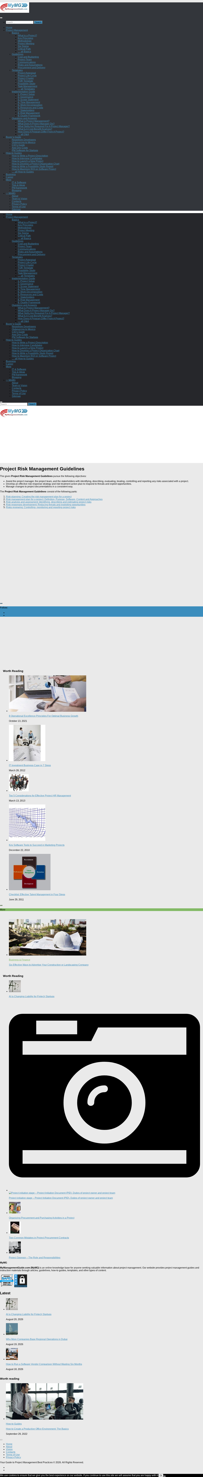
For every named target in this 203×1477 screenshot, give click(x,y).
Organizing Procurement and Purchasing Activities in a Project (41, 1218)
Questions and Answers (24, 118)
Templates (17, 70)
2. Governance (25, 97)
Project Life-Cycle (27, 75)
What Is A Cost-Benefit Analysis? (35, 129)
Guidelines (17, 54)
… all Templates (26, 89)
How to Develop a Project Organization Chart (35, 163)
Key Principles (25, 38)
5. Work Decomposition (30, 105)
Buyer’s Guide (13, 137)
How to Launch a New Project (27, 161)
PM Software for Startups (25, 150)
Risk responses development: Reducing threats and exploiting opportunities (45, 504)
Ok (161, 1475)
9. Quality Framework (29, 115)
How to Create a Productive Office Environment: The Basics (37, 1429)
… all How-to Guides (23, 172)
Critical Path (24, 49)
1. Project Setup (26, 94)
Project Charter (26, 78)
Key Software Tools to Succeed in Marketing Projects (36, 845)
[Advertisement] (89, 442)
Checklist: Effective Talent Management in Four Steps (37, 894)
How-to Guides (14, 153)
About (15, 196)
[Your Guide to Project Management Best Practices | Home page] (14, 12)
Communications (27, 62)
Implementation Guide (23, 91)
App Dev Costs (20, 147)
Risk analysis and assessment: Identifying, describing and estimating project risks (48, 502)
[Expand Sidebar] (1, 603)
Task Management (27, 86)
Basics (15, 33)
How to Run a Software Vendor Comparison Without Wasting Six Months (44, 1364)
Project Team (25, 59)
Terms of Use (19, 206)
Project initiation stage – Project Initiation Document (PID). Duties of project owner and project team (61, 1198)
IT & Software (19, 182)
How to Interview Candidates (27, 158)
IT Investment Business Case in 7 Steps (30, 765)
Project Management (17, 30)
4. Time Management (29, 102)
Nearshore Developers (24, 139)
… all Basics (24, 51)
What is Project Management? (33, 121)
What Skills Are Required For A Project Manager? (44, 126)
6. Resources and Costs (30, 107)
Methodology (25, 41)
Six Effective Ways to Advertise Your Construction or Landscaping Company (49, 965)
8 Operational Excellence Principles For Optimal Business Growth (43, 716)
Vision (9, 1449)
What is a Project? (27, 35)
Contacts (16, 201)
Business (11, 174)
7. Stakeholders (26, 110)
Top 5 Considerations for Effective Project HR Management (40, 795)
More (8, 180)
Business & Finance (19, 959)
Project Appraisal (27, 73)
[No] (164, 1476)
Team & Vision (19, 198)
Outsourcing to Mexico (23, 142)
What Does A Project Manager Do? (36, 123)
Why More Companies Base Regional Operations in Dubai (36, 1339)
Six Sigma (23, 46)
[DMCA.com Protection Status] (20, 1286)
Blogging (16, 190)
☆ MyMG (10, 193)
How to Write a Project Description (30, 155)
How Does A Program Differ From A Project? (41, 131)
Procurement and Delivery (31, 67)
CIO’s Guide (18, 145)
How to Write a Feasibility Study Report (32, 166)
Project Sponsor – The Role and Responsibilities (34, 1257)
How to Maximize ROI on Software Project (34, 169)
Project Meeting (26, 43)
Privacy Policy (19, 204)
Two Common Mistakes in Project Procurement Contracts (39, 1237)
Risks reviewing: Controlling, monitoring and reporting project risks (41, 507)
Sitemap (16, 209)
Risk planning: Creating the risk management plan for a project (38, 496)
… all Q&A (23, 134)
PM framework (19, 188)
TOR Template (25, 81)
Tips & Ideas (18, 185)
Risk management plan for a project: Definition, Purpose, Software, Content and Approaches (54, 499)
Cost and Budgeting (28, 57)
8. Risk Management (29, 113)
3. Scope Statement (28, 99)
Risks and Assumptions (30, 65)
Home (9, 27)
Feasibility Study (26, 83)
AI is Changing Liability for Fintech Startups (31, 996)
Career (9, 177)
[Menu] (1, 17)
